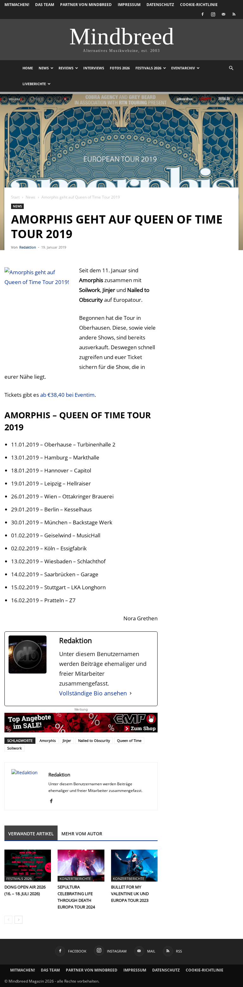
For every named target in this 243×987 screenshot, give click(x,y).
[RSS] (234, 14)
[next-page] (18, 920)
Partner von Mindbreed (86, 4)
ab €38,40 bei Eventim (67, 394)
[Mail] (223, 14)
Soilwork (14, 748)
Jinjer (67, 740)
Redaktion (27, 247)
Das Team (44, 4)
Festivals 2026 (148, 68)
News (44, 68)
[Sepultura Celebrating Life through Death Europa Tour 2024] (81, 866)
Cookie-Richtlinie (199, 4)
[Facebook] (202, 14)
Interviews (93, 68)
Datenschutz (160, 4)
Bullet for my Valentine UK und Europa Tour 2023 (130, 893)
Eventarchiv (183, 68)
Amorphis (48, 740)
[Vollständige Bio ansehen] (130, 693)
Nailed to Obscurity (94, 740)
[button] (231, 68)
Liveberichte (34, 83)
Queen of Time (129, 740)
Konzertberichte (75, 878)
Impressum (129, 4)
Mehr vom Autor (81, 834)
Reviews (66, 68)
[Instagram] (213, 14)
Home (27, 68)
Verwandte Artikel (31, 834)
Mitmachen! (16, 4)
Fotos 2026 (120, 68)
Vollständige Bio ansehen (93, 693)
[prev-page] (8, 920)
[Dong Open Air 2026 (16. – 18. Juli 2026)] (27, 866)
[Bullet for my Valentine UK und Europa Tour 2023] (134, 866)
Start (15, 197)
